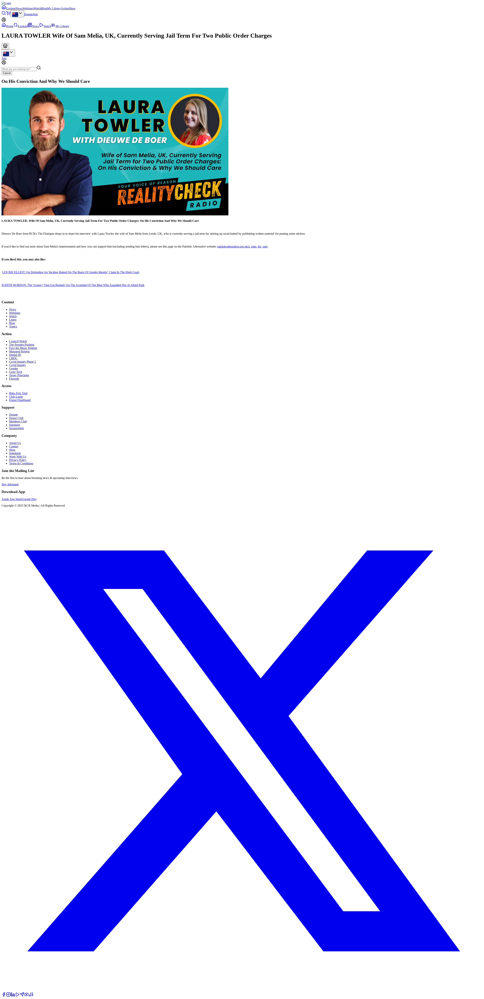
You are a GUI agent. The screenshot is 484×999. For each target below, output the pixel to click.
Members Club (18, 421)
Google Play (29, 499)
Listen (12, 319)
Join (35, 14)
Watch (37, 8)
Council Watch (18, 341)
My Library (54, 8)
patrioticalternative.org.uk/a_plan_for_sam (242, 246)
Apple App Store (12, 499)
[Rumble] (17, 995)
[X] (242, 990)
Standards (15, 453)
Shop (72, 8)
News (19, 8)
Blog (44, 8)
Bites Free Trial (18, 393)
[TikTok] (31, 995)
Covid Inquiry (17, 365)
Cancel (7, 73)
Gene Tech (15, 371)
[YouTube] (26, 995)
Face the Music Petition (23, 348)
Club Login (16, 396)
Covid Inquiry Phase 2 (22, 361)
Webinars (28, 8)
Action (65, 8)
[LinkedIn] (13, 995)
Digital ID (15, 354)
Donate (28, 14)
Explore (11, 8)
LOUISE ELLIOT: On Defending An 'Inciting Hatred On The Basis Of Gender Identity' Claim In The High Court (70, 272)
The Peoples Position (21, 344)
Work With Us (17, 456)
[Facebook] (4, 995)
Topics (13, 326)
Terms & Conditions (21, 463)
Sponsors (14, 424)
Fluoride (14, 378)
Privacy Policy (17, 460)
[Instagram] (8, 995)
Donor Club (16, 418)
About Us (15, 443)
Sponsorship (16, 428)
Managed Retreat (19, 351)
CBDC (13, 358)
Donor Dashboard (20, 400)
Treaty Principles (19, 375)
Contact (13, 446)
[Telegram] (22, 995)
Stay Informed (10, 484)
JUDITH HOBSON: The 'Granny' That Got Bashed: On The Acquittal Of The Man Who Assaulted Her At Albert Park (73, 285)
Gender (13, 368)
